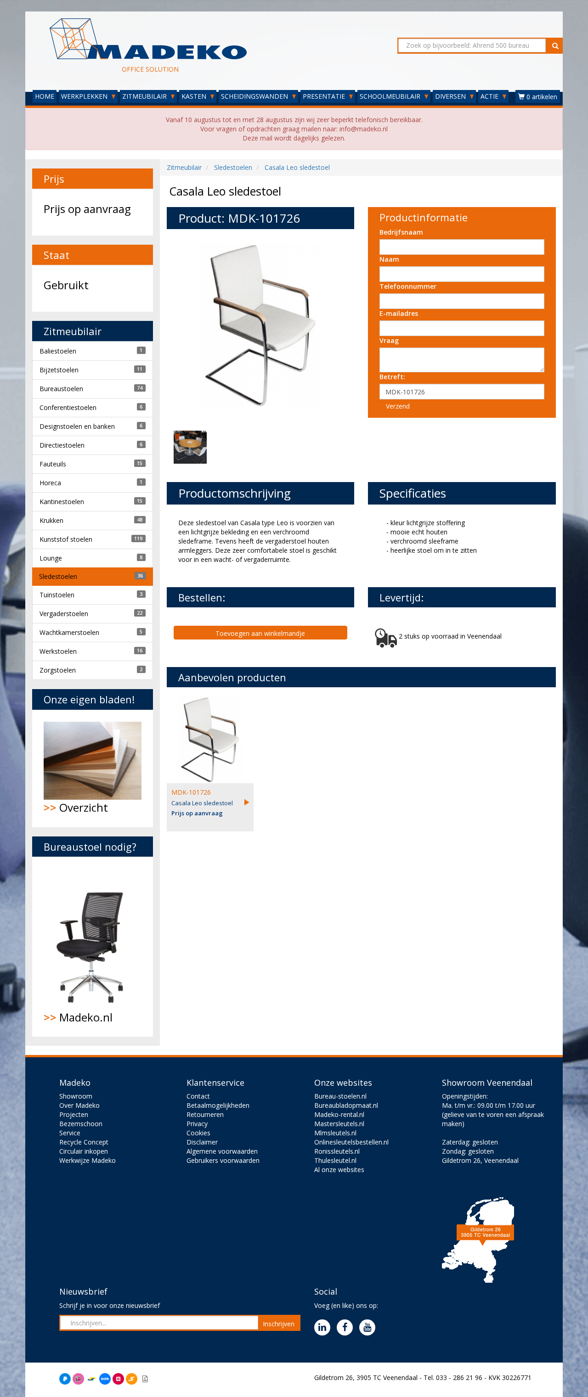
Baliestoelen (58, 351)
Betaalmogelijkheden (218, 1105)
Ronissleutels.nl (337, 1151)
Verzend (398, 406)
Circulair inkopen (83, 1151)
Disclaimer (202, 1142)
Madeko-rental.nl (339, 1114)
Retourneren (205, 1114)
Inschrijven (278, 1323)
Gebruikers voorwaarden (223, 1160)
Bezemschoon (80, 1123)
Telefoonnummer (407, 286)
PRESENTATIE (325, 96)
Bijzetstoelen (59, 369)
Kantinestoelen (62, 501)
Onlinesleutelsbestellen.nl (351, 1142)
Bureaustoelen (61, 388)
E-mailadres (398, 313)
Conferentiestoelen (68, 407)
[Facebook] (347, 1328)
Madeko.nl (78, 1017)
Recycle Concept (83, 1142)
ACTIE (490, 96)
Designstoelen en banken (77, 426)
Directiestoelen (62, 445)
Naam (389, 259)
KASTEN (194, 96)
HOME (44, 96)
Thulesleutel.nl (335, 1160)
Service (69, 1132)
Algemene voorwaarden (222, 1151)
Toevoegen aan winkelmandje (260, 633)
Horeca (50, 482)
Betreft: (392, 376)
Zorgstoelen (58, 670)
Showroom (75, 1096)
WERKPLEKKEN (85, 96)
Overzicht (76, 807)
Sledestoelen (58, 576)
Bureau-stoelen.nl (340, 1096)
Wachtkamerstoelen (69, 632)
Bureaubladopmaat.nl (346, 1105)
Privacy (197, 1123)
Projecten (73, 1114)
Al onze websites (339, 1169)
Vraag (389, 340)
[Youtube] (369, 1328)
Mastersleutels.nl (339, 1123)
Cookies (198, 1132)
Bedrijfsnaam (401, 232)
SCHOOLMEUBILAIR (391, 96)
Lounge (51, 558)
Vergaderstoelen (64, 613)
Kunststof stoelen (66, 539)
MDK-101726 (191, 792)
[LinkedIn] (324, 1328)
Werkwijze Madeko (87, 1160)
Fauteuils (53, 464)
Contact (198, 1096)
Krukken (51, 520)
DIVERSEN (451, 96)
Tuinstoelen (57, 594)
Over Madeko (79, 1105)
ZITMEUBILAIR (145, 96)
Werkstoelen (58, 651)
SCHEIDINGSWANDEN (255, 96)
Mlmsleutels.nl (335, 1132)
